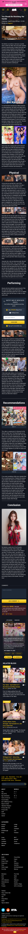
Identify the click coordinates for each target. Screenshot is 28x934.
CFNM (15, 824)
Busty (2, 832)
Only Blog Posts (15, 310)
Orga (2, 878)
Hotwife (3, 839)
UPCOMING (9, 620)
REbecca (16, 880)
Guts (15, 861)
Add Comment (13, 601)
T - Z (15, 797)
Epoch (13, 925)
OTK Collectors (5, 880)
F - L (15, 793)
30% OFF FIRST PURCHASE (14, 5)
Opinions (7, 666)
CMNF (15, 826)
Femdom (16, 832)
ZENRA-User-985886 (7, 606)
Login (2, 777)
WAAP (3, 900)
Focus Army (17, 857)
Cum (15, 830)
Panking (6, 688)
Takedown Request (6, 805)
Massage (3, 843)
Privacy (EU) (4, 809)
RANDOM (17, 620)
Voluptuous (17, 843)
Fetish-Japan (4, 867)
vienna (5, 727)
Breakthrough (4, 830)
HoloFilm (16, 865)
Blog (15, 778)
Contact (3, 813)
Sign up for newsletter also (15, 326)
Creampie (16, 828)
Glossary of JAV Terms (7, 780)
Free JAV (19, 777)
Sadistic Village (18, 884)
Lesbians (3, 841)
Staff (2, 811)
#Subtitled (7, 652)
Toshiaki (3, 894)
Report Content (5, 803)
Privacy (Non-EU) (5, 807)
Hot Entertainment (18, 867)
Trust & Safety (5, 799)
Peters (3, 884)
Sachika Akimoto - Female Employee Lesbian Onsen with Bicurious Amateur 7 (13, 640)
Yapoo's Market (5, 902)
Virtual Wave (4, 898)
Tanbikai (3, 890)
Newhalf (16, 839)
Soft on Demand (18, 886)
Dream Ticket (4, 861)
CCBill (16, 925)
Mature (3, 845)
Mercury (16, 869)
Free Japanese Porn (7, 778)
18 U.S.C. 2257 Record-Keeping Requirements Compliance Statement (11, 921)
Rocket (16, 882)
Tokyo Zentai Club (5, 892)
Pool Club (16, 874)
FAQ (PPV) (4, 793)
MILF (15, 837)
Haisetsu (16, 863)
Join (7, 777)
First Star (3, 869)
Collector (3, 859)
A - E (15, 791)
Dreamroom (4, 863)
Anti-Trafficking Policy (6, 801)
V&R (2, 896)
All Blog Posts (15, 312)
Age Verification (5, 795)
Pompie (3, 886)
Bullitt (2, 857)
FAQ (2, 791)
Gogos (15, 859)
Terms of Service (5, 797)
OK (15, 932)
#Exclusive (18, 652)
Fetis (2, 865)
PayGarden (20, 925)
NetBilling (9, 925)
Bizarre (3, 828)
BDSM (3, 826)
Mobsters (3, 874)
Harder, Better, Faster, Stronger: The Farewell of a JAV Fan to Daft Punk (12, 723)
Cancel (3, 815)
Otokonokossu (5, 882)
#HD (13, 652)
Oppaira (10, 23)
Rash (15, 878)
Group (2, 837)
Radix (15, 876)
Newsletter (12, 777)
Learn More (21, 930)
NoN (2, 876)
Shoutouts (18, 780)
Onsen (15, 841)
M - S (15, 795)
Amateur (3, 824)
